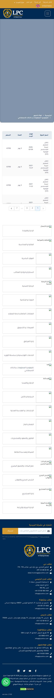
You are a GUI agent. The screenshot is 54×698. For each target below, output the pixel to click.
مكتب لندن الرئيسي (43, 579)
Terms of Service (44, 537)
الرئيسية (48, 115)
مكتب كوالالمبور (45, 645)
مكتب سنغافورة (44, 630)
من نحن (29, 2)
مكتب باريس (46, 615)
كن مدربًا (37, 2)
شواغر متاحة (28, 684)
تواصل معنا (47, 681)
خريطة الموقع (18, 684)
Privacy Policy (34, 537)
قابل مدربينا (47, 2)
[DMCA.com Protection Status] (27, 689)
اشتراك (10, 531)
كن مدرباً (38, 684)
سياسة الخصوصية (21, 681)
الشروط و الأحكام (36, 681)
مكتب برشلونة (45, 600)
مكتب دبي (47, 564)
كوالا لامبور (38, 115)
